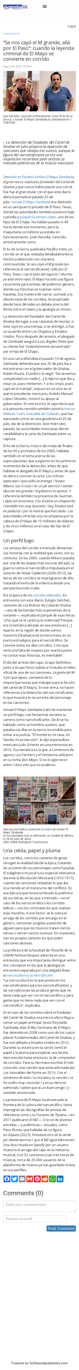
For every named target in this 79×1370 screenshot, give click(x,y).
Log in (72, 26)
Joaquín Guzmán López (38, 216)
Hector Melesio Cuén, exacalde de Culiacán (39, 411)
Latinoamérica (11, 33)
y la (30, 975)
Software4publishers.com (48, 1363)
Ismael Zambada (30, 201)
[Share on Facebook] (7, 1179)
